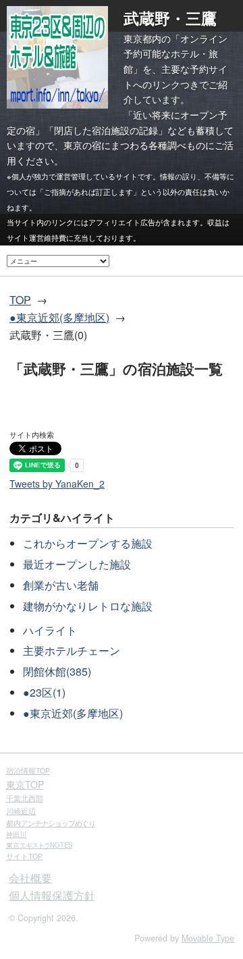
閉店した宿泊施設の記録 (106, 130)
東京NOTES (39, 845)
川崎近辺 (21, 810)
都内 (50, 822)
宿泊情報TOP (28, 770)
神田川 (16, 834)
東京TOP (25, 784)
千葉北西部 (24, 797)
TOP (20, 300)
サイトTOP (24, 856)
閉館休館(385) (57, 671)
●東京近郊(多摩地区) (59, 317)
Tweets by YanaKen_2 (57, 483)
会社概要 (30, 877)
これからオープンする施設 (88, 543)
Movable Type (208, 938)
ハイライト (50, 630)
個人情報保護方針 (52, 895)
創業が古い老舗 (61, 585)
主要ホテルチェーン (71, 650)
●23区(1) (44, 692)
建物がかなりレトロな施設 (88, 606)
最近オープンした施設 (77, 564)
